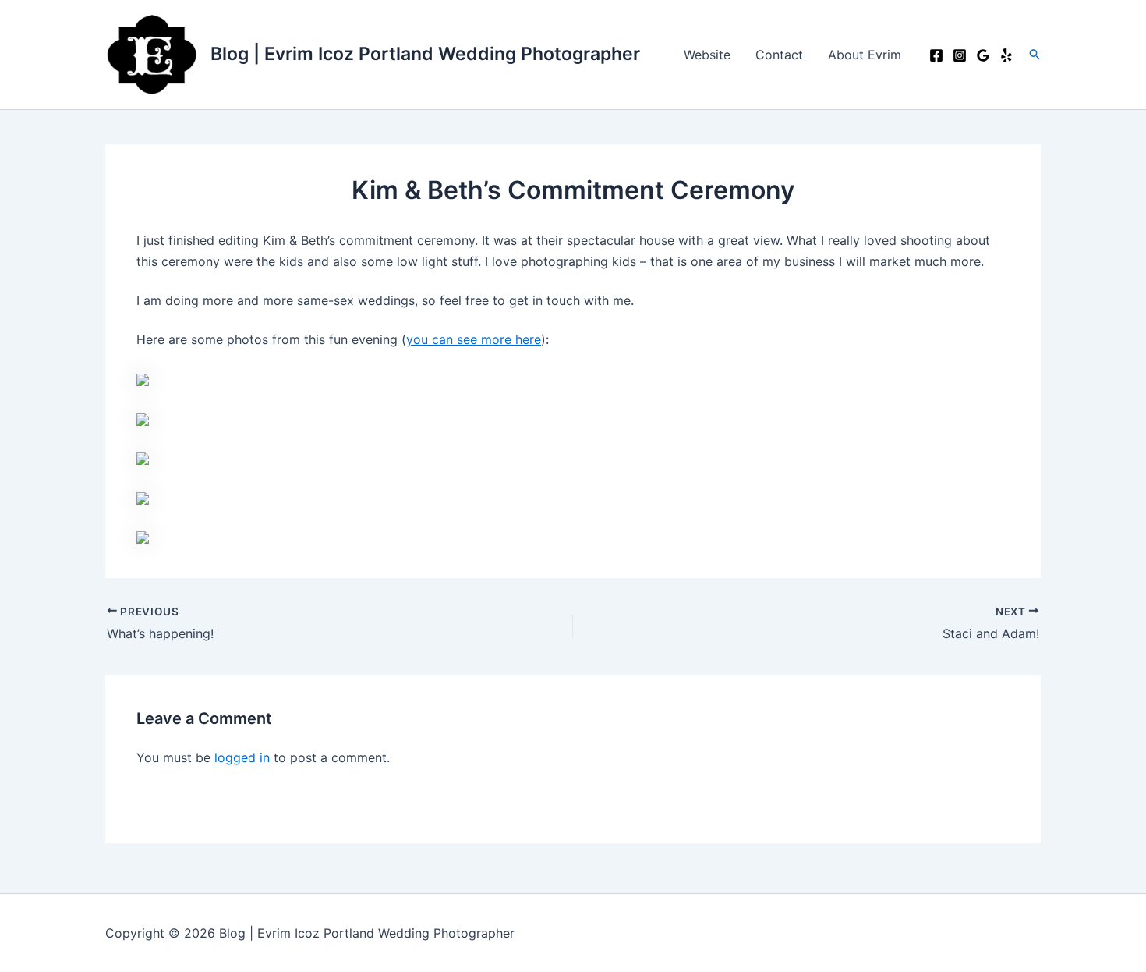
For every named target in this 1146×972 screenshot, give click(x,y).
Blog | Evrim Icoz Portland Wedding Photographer (425, 54)
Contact (779, 54)
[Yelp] (1006, 55)
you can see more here (473, 339)
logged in (242, 757)
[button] (1035, 54)
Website (707, 54)
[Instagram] (960, 55)
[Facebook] (936, 55)
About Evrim (864, 54)
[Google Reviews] (983, 55)
